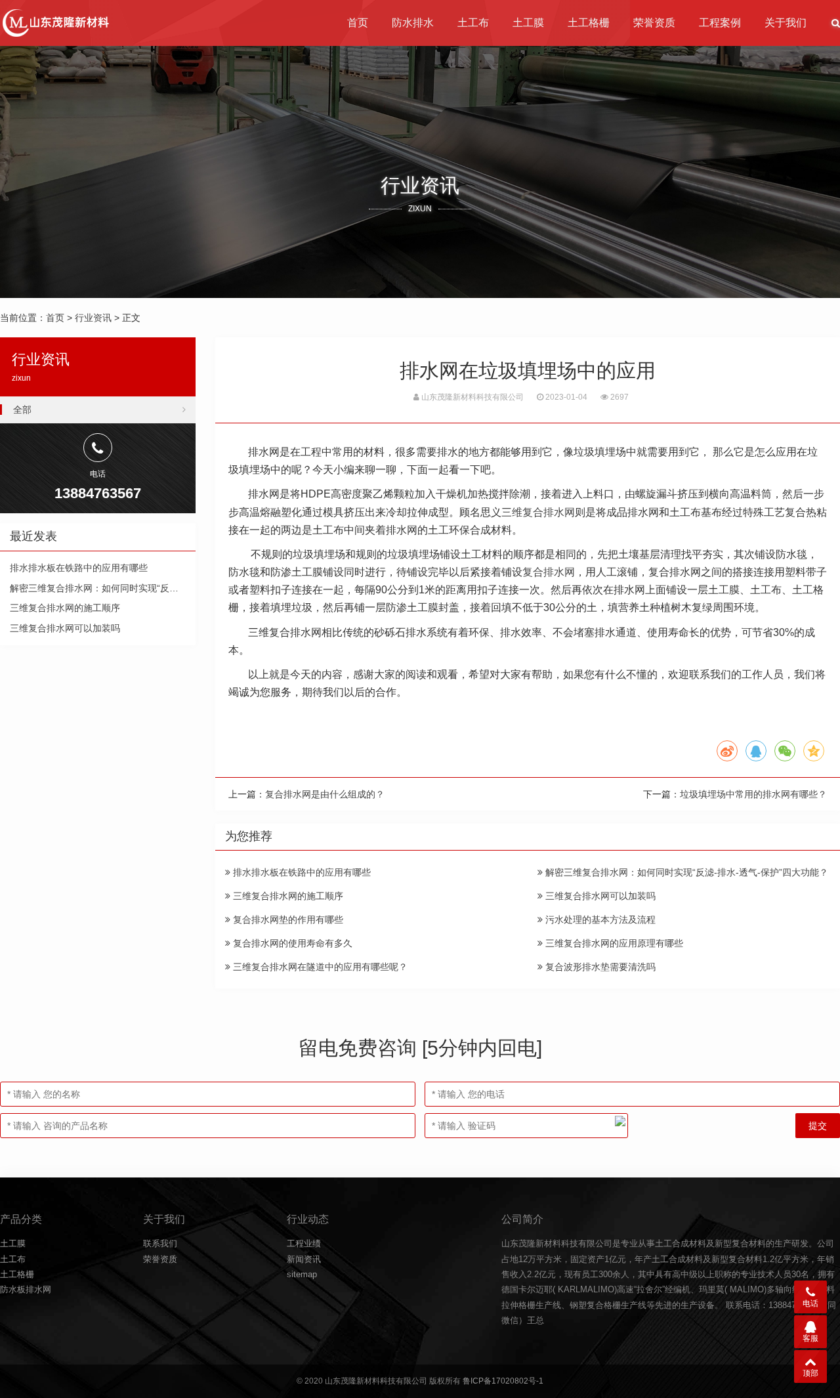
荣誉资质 (654, 22)
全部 (22, 409)
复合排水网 (548, 572)
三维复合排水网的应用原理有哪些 (613, 943)
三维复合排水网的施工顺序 (286, 896)
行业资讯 (93, 317)
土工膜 (528, 22)
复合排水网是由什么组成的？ (325, 794)
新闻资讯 (304, 1259)
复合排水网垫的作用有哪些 (286, 919)
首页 (357, 22)
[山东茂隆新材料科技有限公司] (55, 23)
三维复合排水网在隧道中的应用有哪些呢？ (319, 967)
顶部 (810, 1373)
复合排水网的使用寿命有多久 (291, 943)
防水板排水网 (25, 1289)
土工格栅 (589, 22)
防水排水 (413, 22)
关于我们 (786, 22)
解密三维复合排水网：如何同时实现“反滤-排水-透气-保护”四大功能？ (685, 872)
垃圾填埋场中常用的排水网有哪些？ (753, 794)
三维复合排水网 (538, 512)
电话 (810, 1303)
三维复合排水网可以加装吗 (599, 896)
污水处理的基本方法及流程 (599, 919)
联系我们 (160, 1243)
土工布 (473, 22)
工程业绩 (304, 1243)
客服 (810, 1338)
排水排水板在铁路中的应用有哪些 (300, 872)
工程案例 (720, 22)
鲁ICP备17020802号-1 (503, 1381)
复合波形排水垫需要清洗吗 (599, 967)
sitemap (302, 1274)
